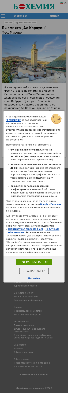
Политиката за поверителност (25, 229)
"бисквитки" (13, 119)
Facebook (55, 204)
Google (44, 204)
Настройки (34, 278)
